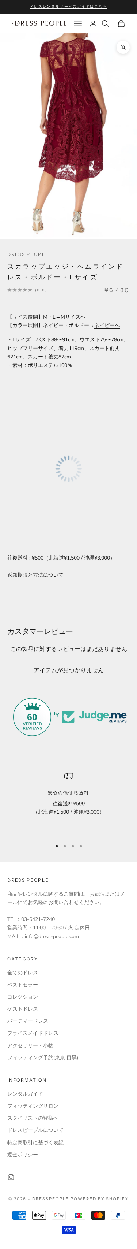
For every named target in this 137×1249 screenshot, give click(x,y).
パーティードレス (27, 1021)
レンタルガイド (25, 1093)
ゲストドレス (22, 1008)
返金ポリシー (22, 1154)
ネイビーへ (107, 325)
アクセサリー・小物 (30, 1045)
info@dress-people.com (52, 936)
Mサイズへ (73, 316)
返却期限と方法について (35, 575)
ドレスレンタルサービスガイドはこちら (68, 6)
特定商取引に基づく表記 (35, 1142)
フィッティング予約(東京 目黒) (42, 1057)
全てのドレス (22, 972)
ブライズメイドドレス (32, 1033)
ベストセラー (22, 984)
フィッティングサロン (32, 1106)
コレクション (22, 996)
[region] (68, 802)
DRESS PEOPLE (28, 254)
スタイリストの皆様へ (32, 1118)
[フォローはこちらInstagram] (11, 1177)
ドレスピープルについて (35, 1130)
